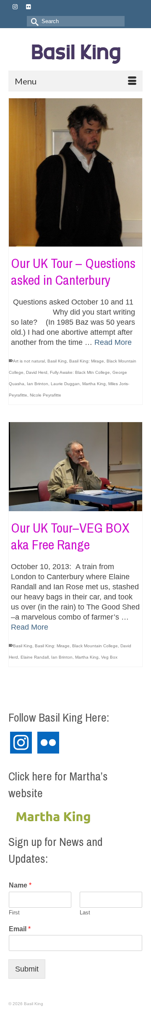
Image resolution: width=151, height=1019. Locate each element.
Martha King (94, 383)
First (14, 912)
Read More (113, 342)
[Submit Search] (33, 21)
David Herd (36, 372)
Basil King (57, 361)
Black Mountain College (95, 645)
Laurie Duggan (65, 383)
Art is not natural (29, 361)
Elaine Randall (35, 657)
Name (20, 885)
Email (20, 928)
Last (85, 912)
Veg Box (109, 657)
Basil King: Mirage (86, 361)
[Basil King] (75, 52)
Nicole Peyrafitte (45, 395)
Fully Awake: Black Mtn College (80, 372)
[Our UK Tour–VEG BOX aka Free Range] (75, 466)
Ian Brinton (37, 383)
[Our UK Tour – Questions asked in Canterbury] (75, 172)
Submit (27, 969)
